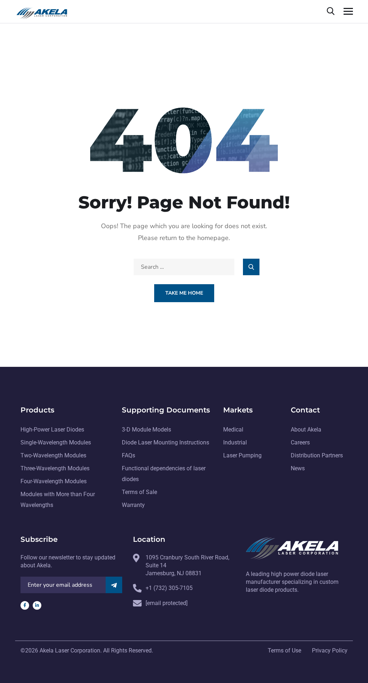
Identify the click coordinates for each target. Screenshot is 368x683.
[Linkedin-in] (37, 605)
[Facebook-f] (24, 605)
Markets (238, 410)
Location (149, 539)
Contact (305, 410)
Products (37, 410)
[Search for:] (184, 267)
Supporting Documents (166, 410)
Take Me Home (184, 293)
